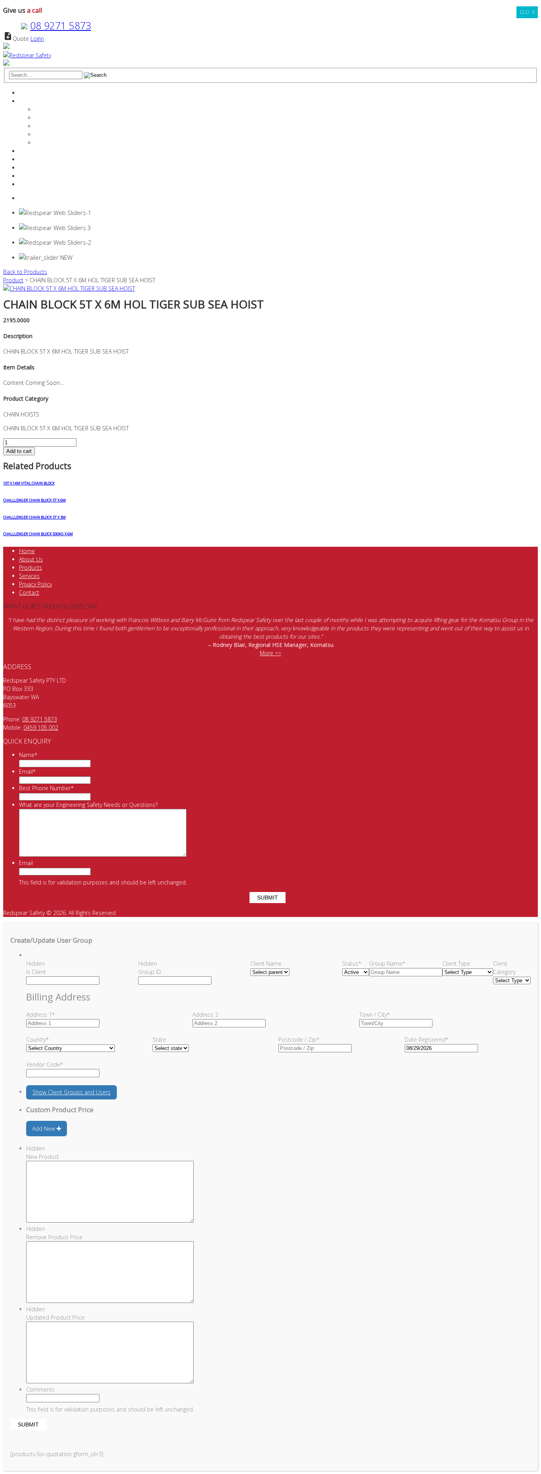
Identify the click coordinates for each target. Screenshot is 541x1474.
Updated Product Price (55, 1317)
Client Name (266, 963)
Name (28, 755)
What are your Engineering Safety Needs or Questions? (88, 804)
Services (29, 151)
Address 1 (40, 1014)
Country (37, 1039)
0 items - (39, 198)
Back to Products (25, 272)
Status (351, 963)
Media (43, 142)
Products (30, 159)
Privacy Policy (35, 584)
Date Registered (426, 1039)
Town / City (374, 1014)
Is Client (36, 972)
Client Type (456, 963)
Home (27, 93)
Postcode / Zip (298, 1039)
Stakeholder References (65, 134)
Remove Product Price (54, 1237)
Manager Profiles (56, 118)
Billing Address (58, 996)
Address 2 (205, 1014)
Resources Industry (43, 167)
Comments (40, 1389)
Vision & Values (54, 126)
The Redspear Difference (66, 109)
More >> (270, 653)
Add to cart (19, 451)
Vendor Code (44, 1064)
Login (37, 38)
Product (13, 280)
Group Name (387, 963)
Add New (44, 1128)
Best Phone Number (46, 788)
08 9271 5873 (60, 25)
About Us (31, 559)
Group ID (149, 972)
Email (27, 771)
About (26, 101)
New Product (42, 1156)
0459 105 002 (40, 727)
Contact (29, 176)
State (159, 1039)
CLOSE (527, 12)
